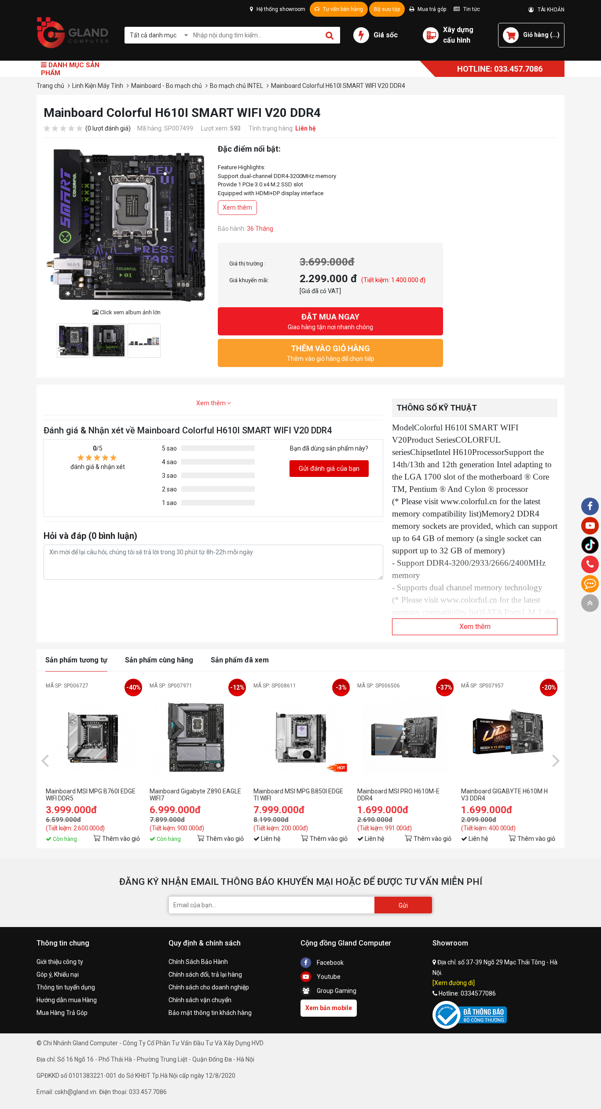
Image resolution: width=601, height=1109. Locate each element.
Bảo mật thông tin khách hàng (210, 1012)
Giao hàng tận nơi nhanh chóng (330, 321)
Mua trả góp (431, 9)
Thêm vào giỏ (121, 838)
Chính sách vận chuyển (200, 1000)
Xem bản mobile (328, 1007)
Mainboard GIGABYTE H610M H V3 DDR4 (504, 795)
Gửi (403, 905)
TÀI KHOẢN (549, 10)
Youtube (328, 976)
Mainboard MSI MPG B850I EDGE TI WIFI (298, 795)
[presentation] (45, 760)
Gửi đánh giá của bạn (329, 469)
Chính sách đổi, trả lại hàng (205, 974)
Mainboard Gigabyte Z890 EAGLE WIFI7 (195, 795)
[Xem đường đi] (453, 982)
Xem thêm (237, 207)
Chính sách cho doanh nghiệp (209, 987)
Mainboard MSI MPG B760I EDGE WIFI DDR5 (91, 795)
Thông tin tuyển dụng (66, 987)
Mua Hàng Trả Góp (62, 1012)
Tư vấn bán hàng (342, 9)
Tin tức (471, 9)
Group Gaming (335, 990)
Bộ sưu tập (387, 9)
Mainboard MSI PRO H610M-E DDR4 (398, 795)
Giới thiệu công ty (60, 961)
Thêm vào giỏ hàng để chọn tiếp (330, 353)
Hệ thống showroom (280, 9)
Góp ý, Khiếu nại (58, 974)
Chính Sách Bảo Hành (198, 961)
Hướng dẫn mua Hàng (67, 1000)
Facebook (329, 962)
